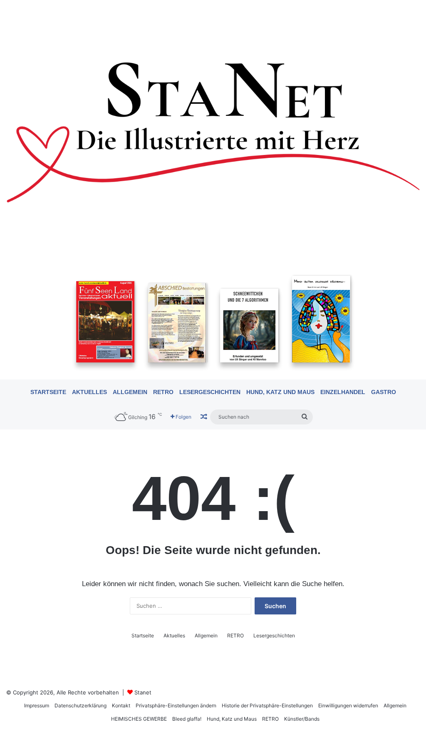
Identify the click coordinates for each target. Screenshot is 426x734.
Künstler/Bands (302, 719)
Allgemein (130, 392)
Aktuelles (89, 392)
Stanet (142, 692)
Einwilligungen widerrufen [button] (348, 705)
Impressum (36, 705)
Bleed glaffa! (186, 719)
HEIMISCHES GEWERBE (139, 719)
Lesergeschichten (209, 392)
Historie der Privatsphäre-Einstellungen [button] (267, 705)
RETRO (163, 392)
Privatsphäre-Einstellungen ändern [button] (176, 705)
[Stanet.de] (213, 132)
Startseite (48, 392)
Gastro (383, 392)
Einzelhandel (342, 392)
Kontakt (121, 705)
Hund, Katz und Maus (280, 392)
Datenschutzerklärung (80, 705)
